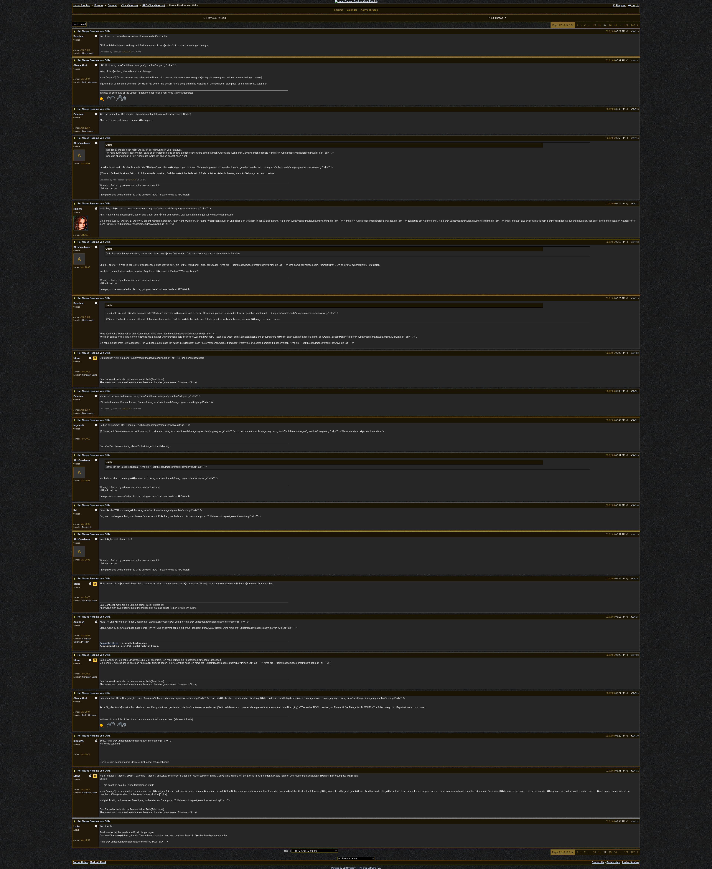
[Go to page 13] (638, 25)
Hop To (287, 851)
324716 (635, 138)
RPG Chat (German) (153, 5)
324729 (635, 693)
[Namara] (80, 230)
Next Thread (496, 17)
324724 (635, 505)
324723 (635, 455)
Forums (98, 5)
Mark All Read (98, 862)
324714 (635, 60)
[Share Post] (627, 31)
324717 (635, 204)
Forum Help (613, 862)
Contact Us (598, 862)
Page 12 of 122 (561, 25)
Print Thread (79, 24)
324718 (635, 242)
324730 (635, 736)
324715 (635, 109)
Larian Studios (81, 5)
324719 (635, 298)
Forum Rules (80, 862)
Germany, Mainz (89, 375)
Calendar (352, 10)
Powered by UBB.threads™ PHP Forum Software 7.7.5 (356, 868)
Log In (635, 5)
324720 (635, 353)
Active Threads (369, 10)
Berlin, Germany (89, 82)
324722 (635, 420)
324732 (635, 821)
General (112, 5)
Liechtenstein (88, 53)
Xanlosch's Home (109, 643)
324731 (635, 771)
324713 (635, 31)
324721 (635, 391)
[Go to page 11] (577, 25)
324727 (635, 617)
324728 (635, 655)
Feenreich (86, 527)
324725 (635, 534)
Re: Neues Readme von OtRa (94, 31)
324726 (635, 579)
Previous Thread (216, 17)
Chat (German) (129, 5)
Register (620, 5)
